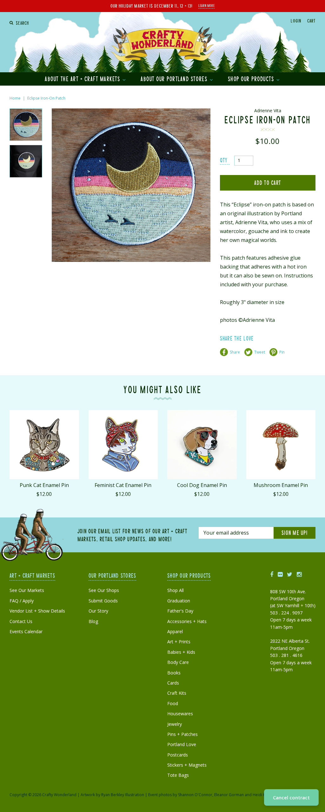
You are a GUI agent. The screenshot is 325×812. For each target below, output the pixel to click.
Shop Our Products (252, 78)
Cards (173, 683)
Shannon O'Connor (195, 794)
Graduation (178, 601)
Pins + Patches (182, 734)
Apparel (175, 631)
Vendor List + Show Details (37, 611)
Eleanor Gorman (229, 794)
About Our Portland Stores (175, 78)
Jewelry (174, 724)
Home (15, 98)
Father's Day (180, 611)
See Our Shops (104, 590)
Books (174, 673)
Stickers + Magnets (187, 765)
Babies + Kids (181, 652)
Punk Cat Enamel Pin (44, 485)
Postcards (177, 755)
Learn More (206, 5)
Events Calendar (26, 631)
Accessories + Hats (187, 621)
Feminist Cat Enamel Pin (123, 485)
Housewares (180, 714)
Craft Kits (176, 693)
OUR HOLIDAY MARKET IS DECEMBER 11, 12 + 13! (151, 6)
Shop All (175, 590)
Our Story (98, 611)
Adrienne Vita (267, 110)
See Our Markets (27, 590)
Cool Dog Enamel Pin (202, 485)
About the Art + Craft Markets (83, 78)
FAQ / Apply (22, 601)
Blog (93, 621)
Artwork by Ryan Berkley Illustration (112, 794)
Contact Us (21, 621)
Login (296, 20)
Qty (224, 160)
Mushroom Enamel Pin (281, 485)
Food (172, 703)
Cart (311, 20)
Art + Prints (178, 642)
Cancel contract (291, 797)
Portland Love (181, 744)
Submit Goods (103, 601)
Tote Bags (178, 775)
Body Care (178, 662)
